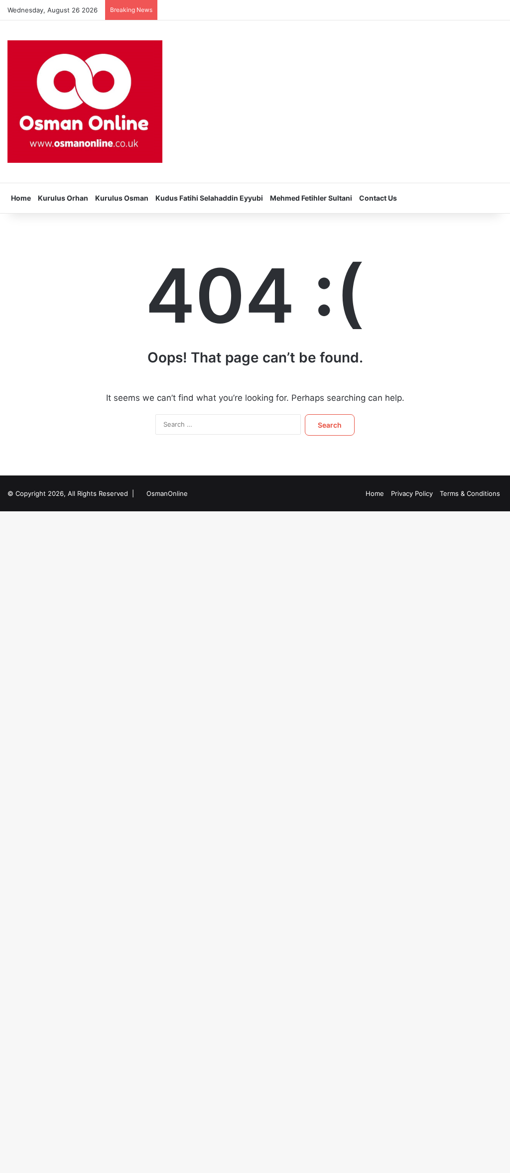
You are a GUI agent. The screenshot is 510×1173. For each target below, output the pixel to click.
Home (21, 198)
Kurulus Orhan (63, 198)
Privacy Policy (412, 493)
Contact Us (378, 198)
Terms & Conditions (470, 493)
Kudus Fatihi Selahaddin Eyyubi (209, 198)
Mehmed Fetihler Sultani (311, 198)
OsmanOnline (167, 493)
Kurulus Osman (121, 198)
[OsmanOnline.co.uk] (84, 101)
